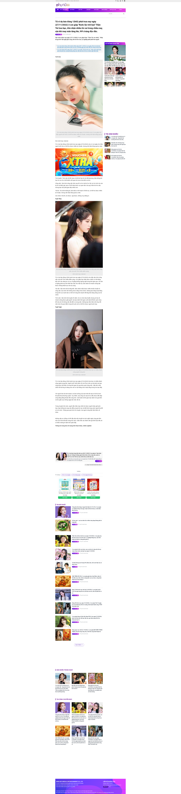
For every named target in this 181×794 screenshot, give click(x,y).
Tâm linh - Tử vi (59, 34)
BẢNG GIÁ (106, 786)
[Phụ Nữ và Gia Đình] (63, 5)
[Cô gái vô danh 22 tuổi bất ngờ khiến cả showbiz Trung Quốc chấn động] (120, 71)
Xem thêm (99, 461)
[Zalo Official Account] (118, 0)
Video (120, 9)
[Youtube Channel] (120, 1)
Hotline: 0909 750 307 (74, 0)
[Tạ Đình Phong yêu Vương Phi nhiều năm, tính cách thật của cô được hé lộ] (63, 568)
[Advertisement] (79, 439)
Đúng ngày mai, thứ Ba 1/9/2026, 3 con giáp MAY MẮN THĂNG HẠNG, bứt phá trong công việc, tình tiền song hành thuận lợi (87, 630)
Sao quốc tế (75, 566)
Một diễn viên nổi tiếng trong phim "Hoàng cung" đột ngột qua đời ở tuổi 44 (79, 687)
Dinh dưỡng (104, 9)
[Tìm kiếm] (123, 13)
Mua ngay (65, 497)
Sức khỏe (96, 9)
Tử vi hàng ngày (76, 474)
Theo (93, 464)
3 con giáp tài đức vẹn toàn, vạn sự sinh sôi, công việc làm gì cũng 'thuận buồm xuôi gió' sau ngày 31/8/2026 (86, 550)
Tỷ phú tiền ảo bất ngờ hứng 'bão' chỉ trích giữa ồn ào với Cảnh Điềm (109, 78)
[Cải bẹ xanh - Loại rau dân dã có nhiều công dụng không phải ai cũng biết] (63, 525)
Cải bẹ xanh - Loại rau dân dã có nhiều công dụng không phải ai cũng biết (87, 521)
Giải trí (80, 9)
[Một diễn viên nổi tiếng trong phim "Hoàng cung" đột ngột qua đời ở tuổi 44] (79, 678)
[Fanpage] (116, 1)
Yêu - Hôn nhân (63, 9)
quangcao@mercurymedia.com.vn (113, 785)
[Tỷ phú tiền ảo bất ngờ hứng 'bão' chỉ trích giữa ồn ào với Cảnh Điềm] (109, 71)
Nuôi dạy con (113, 9)
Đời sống (72, 9)
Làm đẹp (88, 9)
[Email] (125, 1)
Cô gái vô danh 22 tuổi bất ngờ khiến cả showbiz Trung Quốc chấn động (120, 78)
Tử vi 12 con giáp (66, 474)
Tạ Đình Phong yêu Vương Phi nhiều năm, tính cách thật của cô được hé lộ (87, 563)
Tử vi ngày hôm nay (87, 474)
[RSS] (123, 1)
